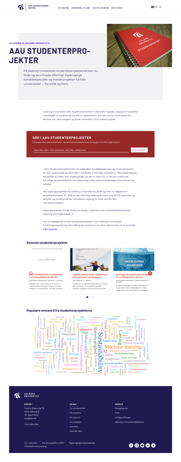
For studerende (77, 408)
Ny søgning (63, 8)
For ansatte (75, 413)
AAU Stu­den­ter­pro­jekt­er (38, 7)
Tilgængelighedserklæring (82, 443)
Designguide (121, 408)
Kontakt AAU (76, 431)
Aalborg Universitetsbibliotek (129, 422)
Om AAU (74, 426)
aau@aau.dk (30, 418)
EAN (117, 413)
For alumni (75, 417)
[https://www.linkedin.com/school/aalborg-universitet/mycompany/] (148, 445)
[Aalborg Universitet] (21, 7)
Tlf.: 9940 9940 (31, 415)
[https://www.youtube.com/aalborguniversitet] (142, 445)
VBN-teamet (117, 8)
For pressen (75, 422)
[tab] (87, 297)
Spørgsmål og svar (81, 8)
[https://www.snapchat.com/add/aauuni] (153, 445)
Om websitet (30, 443)
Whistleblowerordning (35, 446)
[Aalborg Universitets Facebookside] (131, 445)
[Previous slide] (31, 273)
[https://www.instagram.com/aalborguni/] (137, 445)
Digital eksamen (101, 8)
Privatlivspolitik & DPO (53, 443)
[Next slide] (150, 273)
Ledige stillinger (123, 417)
